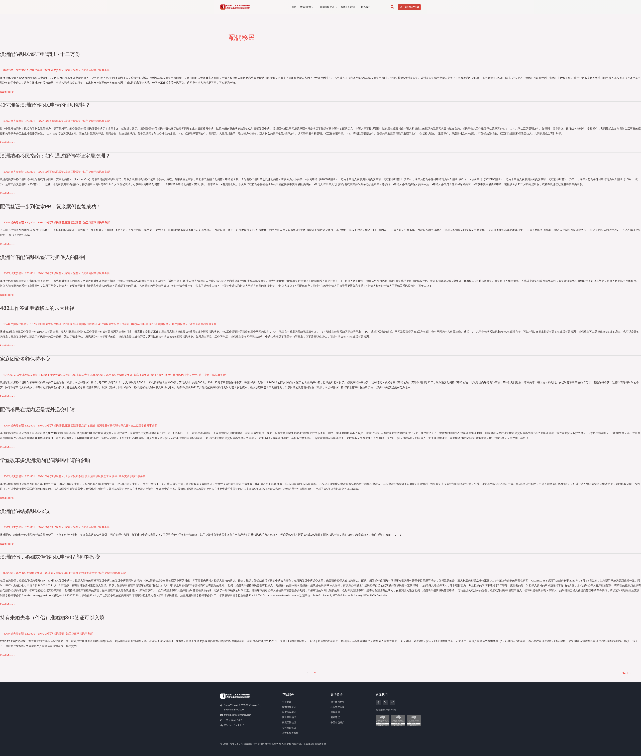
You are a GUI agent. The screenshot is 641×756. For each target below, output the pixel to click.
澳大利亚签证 (307, 7)
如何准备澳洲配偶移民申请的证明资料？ (45, 104)
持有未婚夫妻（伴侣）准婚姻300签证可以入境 (52, 617)
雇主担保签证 (180, 324)
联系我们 (366, 7)
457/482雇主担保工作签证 (114, 324)
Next (626, 673)
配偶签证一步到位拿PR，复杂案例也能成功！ (50, 206)
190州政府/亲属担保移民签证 (79, 324)
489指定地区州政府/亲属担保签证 (151, 324)
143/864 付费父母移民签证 (55, 374)
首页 (294, 7)
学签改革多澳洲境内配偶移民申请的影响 (45, 460)
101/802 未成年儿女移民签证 (20, 374)
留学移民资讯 (327, 7)
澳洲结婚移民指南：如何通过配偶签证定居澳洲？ (55, 155)
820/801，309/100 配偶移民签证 (23, 70)
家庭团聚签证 (73, 70)
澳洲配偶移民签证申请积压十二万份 (40, 54)
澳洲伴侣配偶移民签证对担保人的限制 (42, 257)
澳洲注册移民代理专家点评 (181, 374)
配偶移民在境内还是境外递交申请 (37, 409)
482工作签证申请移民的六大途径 (37, 308)
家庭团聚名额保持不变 (25, 358)
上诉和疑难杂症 (74, 476)
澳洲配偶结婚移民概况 (25, 511)
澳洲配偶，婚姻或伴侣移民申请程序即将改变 (50, 556)
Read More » (7, 91)
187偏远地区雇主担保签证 (45, 324)
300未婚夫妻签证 (54, 70)
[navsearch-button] (392, 7)
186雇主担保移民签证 (16, 324)
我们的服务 (157, 374)
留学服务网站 (348, 7)
